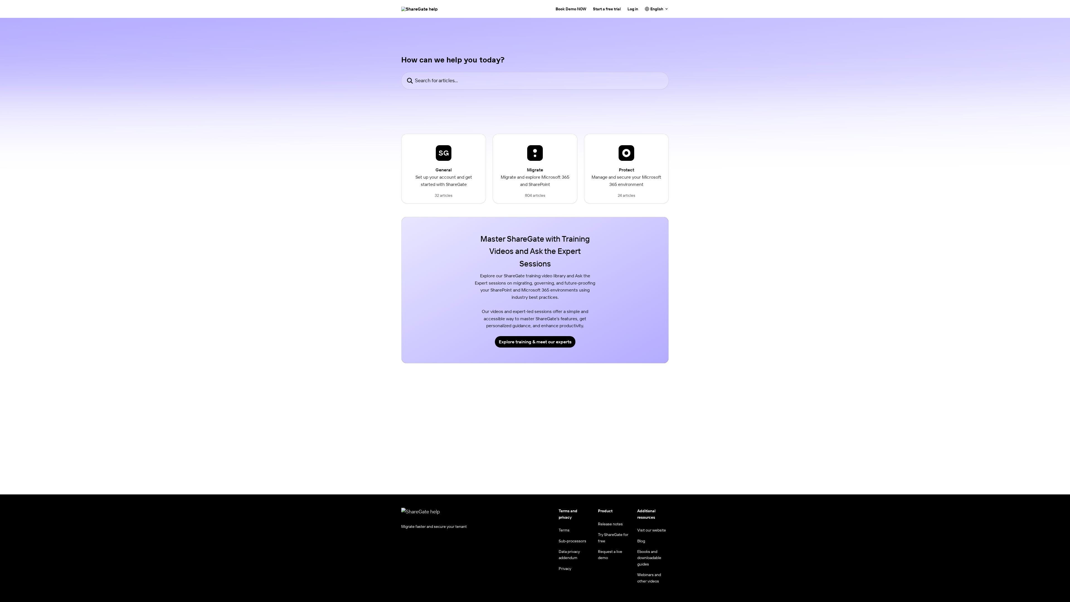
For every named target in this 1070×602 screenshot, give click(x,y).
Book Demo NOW (571, 9)
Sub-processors (572, 540)
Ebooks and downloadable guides (649, 558)
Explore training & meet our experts (535, 341)
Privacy (565, 568)
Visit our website (651, 530)
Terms (564, 530)
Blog (641, 540)
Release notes (610, 523)
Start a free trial (607, 9)
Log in (633, 9)
